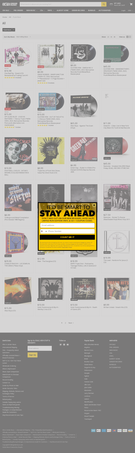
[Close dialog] (94, 205)
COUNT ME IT (67, 237)
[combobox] (43, 231)
